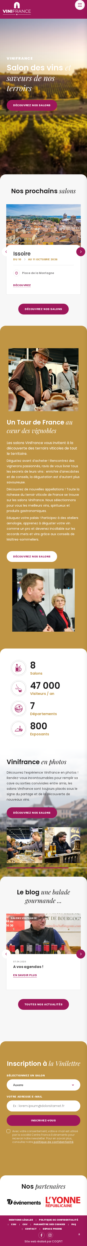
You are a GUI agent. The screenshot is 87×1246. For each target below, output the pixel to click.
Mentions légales (21, 1220)
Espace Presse (52, 1229)
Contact (31, 1229)
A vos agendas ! (28, 966)
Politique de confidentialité (58, 1220)
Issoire (22, 253)
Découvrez (22, 285)
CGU (13, 1224)
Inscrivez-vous (43, 1120)
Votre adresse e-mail (24, 1096)
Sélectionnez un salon (26, 1075)
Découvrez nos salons (32, 812)
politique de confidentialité (53, 1142)
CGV (25, 1224)
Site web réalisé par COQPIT (44, 1241)
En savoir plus (25, 975)
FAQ (73, 1224)
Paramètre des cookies (49, 1224)
